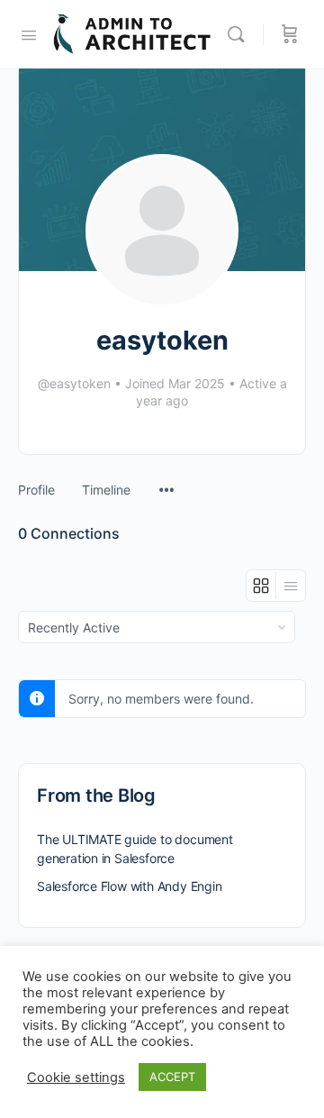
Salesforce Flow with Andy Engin (129, 886)
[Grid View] (261, 585)
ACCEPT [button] (172, 1076)
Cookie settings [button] (76, 1077)
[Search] (240, 34)
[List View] (290, 585)
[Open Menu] (29, 33)
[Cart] (290, 34)
